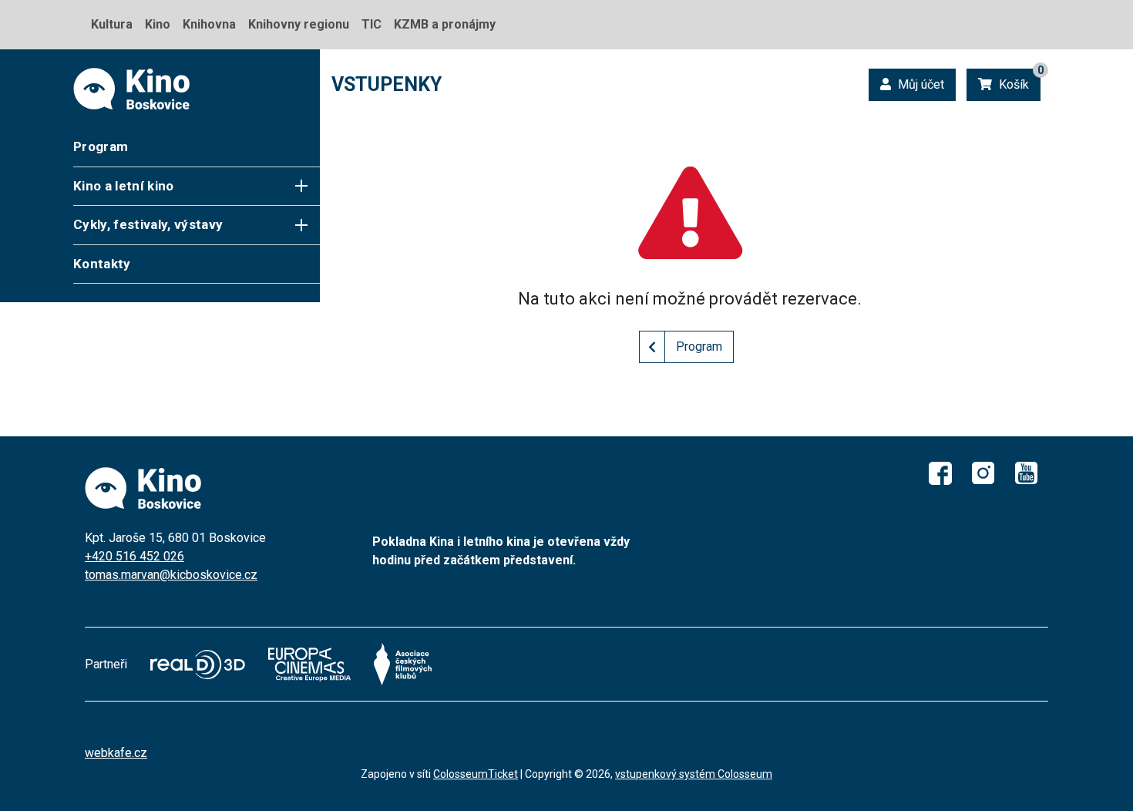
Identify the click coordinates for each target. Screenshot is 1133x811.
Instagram (983, 473)
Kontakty (102, 263)
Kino (157, 24)
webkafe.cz (116, 752)
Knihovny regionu (298, 24)
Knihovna (209, 24)
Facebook (940, 473)
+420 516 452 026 (134, 556)
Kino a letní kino (123, 185)
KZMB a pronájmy (445, 24)
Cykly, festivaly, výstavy (148, 224)
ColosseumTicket (475, 774)
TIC (371, 24)
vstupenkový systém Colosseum (693, 774)
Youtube (1026, 473)
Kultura (112, 24)
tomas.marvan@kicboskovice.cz (171, 574)
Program (100, 146)
